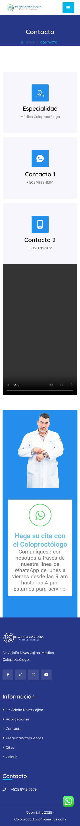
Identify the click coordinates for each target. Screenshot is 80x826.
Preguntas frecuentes (24, 738)
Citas (10, 747)
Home (30, 42)
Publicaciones (17, 719)
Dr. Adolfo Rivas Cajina (24, 710)
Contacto (14, 729)
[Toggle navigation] (68, 7)
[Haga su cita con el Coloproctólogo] (40, 515)
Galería (11, 757)
